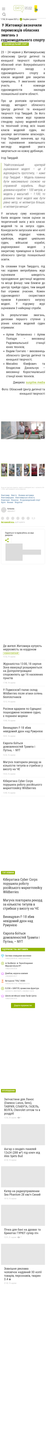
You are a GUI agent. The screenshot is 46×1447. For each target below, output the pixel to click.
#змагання (5, 500)
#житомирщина (7, 498)
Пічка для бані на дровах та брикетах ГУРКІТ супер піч (22, 1231)
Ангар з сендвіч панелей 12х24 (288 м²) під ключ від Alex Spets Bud (22, 1152)
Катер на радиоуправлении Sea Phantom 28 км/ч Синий (22, 1192)
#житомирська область (25, 498)
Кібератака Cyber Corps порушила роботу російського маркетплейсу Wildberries (22, 784)
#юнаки (10, 502)
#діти (3, 502)
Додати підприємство (23, 1005)
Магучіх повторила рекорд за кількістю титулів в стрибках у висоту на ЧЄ (23, 765)
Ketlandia (10, 509)
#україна (14, 500)
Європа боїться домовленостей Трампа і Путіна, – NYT (19, 746)
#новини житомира (26, 495)
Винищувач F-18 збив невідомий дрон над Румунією (23, 729)
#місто (14, 495)
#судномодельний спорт (30, 500)
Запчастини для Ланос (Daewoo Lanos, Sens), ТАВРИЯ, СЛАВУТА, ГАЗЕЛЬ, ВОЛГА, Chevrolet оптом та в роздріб (22, 1106)
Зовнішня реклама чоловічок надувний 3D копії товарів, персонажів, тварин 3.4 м (23, 1274)
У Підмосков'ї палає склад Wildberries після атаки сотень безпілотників (22, 693)
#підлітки (18, 502)
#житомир (5, 495)
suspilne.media (35, 382)
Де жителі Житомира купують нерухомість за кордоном (22, 647)
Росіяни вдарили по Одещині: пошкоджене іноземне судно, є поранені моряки (22, 712)
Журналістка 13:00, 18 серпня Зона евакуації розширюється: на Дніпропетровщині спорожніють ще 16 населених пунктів (23, 671)
